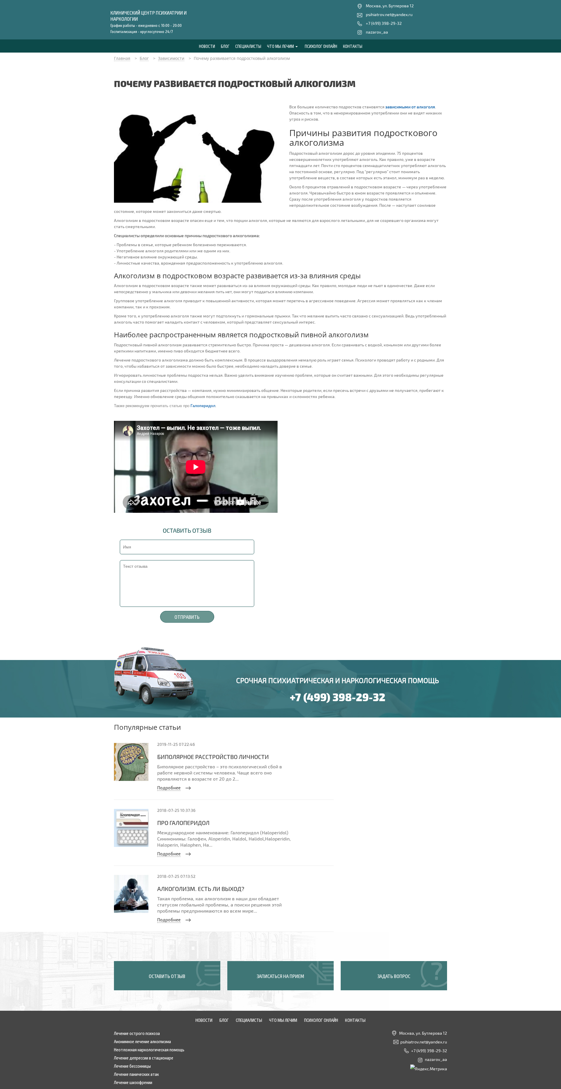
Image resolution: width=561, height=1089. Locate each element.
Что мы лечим (281, 46)
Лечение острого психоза (137, 1033)
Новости (207, 46)
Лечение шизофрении (133, 1082)
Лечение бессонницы (132, 1065)
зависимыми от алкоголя (410, 106)
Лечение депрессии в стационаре (143, 1057)
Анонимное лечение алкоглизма (142, 1041)
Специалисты (248, 46)
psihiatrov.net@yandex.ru (389, 14)
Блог (225, 46)
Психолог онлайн (321, 46)
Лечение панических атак (136, 1073)
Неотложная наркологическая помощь (149, 1049)
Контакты (352, 46)
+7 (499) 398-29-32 (384, 23)
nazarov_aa (377, 31)
